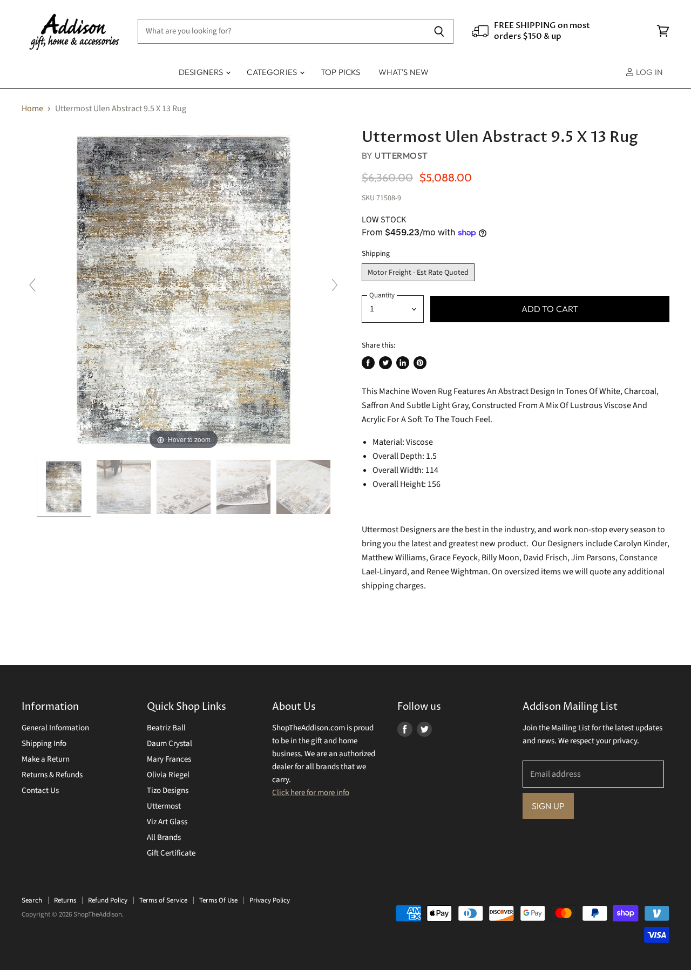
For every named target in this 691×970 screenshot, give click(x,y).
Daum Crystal (169, 743)
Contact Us (40, 790)
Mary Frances (169, 759)
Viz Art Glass (167, 821)
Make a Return (46, 759)
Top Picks (340, 72)
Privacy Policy (269, 900)
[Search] (439, 31)
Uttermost (401, 155)
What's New (403, 72)
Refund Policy (107, 900)
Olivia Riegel (168, 775)
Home (32, 108)
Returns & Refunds (52, 775)
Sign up (548, 806)
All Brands (164, 837)
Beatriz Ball (166, 728)
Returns (65, 900)
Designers (202, 72)
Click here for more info (310, 792)
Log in (648, 72)
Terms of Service (163, 900)
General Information (55, 728)
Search (32, 900)
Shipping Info (44, 743)
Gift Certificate (171, 853)
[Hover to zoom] (184, 290)
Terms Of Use (218, 900)
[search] (281, 31)
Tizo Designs (167, 790)
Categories (273, 72)
